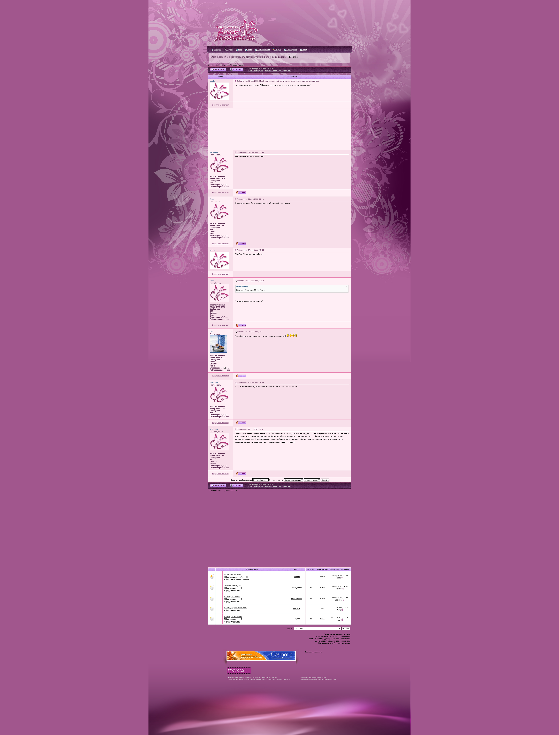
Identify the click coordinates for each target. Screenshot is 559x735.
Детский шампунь (232, 574)
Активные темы (236, 65)
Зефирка (338, 600)
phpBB (311, 677)
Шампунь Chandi (232, 596)
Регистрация (291, 50)
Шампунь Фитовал (233, 616)
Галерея (217, 50)
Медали (277, 50)
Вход (304, 50)
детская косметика (241, 579)
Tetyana (297, 619)
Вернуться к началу (220, 105)
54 (225, 370)
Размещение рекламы (313, 652)
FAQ (240, 50)
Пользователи (263, 50)
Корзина (287, 71)
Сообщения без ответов (218, 65)
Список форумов (255, 71)
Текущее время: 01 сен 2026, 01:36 (261, 69)
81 (225, 368)
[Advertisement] (279, 129)
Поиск (249, 50)
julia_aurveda (296, 599)
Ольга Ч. (296, 609)
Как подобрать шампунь (235, 607)
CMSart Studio (331, 679)
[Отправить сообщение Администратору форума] (217, 3)
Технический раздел (274, 71)
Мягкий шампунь (232, 585)
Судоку (229, 50)
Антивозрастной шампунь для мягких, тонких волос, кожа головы (248, 56)
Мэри (339, 578)
